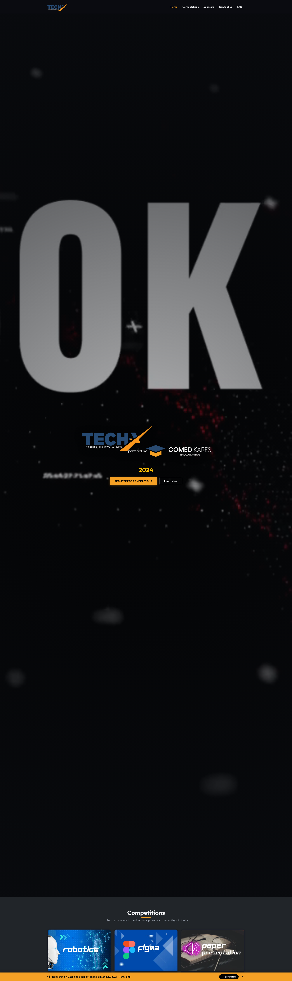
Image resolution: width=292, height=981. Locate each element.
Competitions (190, 6)
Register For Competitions (133, 481)
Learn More (170, 481)
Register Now (229, 976)
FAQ (239, 6)
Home (173, 6)
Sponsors (208, 6)
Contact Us (225, 6)
